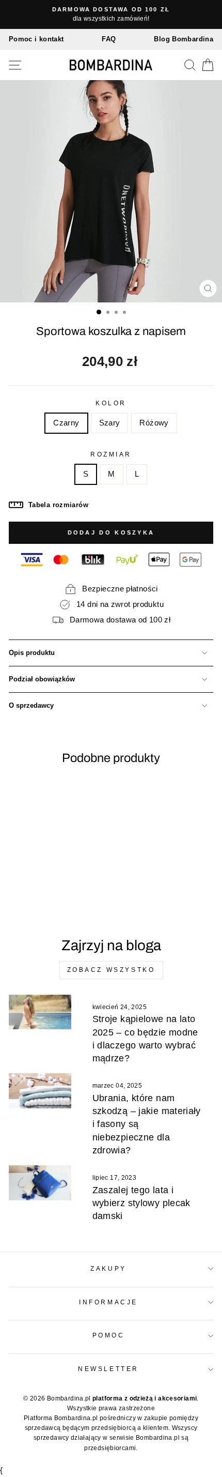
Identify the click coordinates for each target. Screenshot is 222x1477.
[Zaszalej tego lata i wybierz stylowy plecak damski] (40, 1182)
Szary (109, 423)
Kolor (111, 403)
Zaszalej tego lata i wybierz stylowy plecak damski (141, 1203)
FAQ (109, 39)
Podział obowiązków (42, 679)
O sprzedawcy (31, 705)
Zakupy (108, 1268)
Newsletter (108, 1368)
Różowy (153, 423)
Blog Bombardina (183, 39)
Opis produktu (32, 653)
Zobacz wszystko (111, 969)
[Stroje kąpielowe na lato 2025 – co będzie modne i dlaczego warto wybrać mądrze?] (40, 1012)
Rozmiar (111, 454)
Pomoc (108, 1335)
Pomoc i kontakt (36, 39)
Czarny (66, 423)
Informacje (108, 1302)
